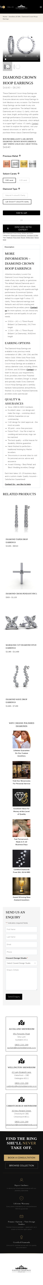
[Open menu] (41, 7)
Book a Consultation (21, 1157)
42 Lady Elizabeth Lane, (21, 1072)
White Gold (30, 238)
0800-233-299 (21, 1044)
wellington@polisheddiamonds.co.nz (21, 1086)
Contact (35, 123)
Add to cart (21, 212)
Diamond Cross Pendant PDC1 (21, 594)
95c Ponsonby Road (21, 1034)
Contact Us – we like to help (18, 484)
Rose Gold (16, 238)
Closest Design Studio (17, 958)
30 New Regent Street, (21, 1110)
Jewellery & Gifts (32, 235)
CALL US (10, 7)
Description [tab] (9, 247)
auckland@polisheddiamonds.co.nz (21, 1047)
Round (23, 238)
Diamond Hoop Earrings (18, 235)
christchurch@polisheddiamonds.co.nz (21, 1124)
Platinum (10, 238)
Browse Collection (21, 1165)
